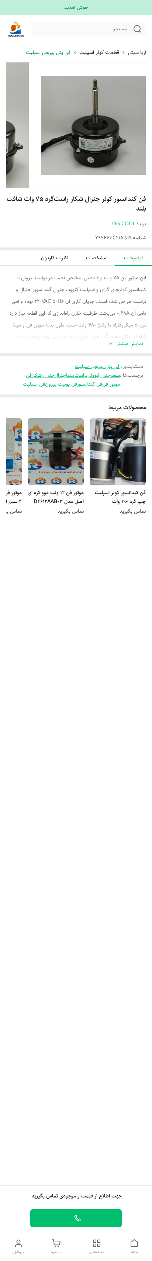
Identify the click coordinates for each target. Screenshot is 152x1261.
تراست (81, 375)
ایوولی (93, 375)
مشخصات (96, 258)
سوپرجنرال (109, 375)
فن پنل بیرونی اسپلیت (48, 52)
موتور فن (111, 384)
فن (29, 375)
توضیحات (133, 258)
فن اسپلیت (34, 384)
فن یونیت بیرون (61, 384)
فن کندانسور (89, 384)
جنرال (60, 375)
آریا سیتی (137, 52)
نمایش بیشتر (130, 344)
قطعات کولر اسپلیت (99, 52)
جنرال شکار (43, 375)
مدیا (70, 375)
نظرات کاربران (54, 258)
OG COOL (123, 224)
